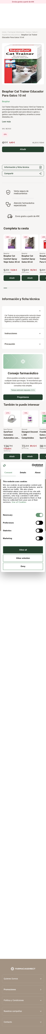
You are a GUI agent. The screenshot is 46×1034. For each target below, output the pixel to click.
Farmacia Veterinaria (16, 32)
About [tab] (38, 472)
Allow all (23, 550)
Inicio (4, 32)
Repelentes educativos (11, 35)
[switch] (39, 523)
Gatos (28, 32)
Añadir (12, 278)
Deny (23, 566)
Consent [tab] (8, 472)
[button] (23, 989)
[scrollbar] (22, 288)
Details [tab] (23, 472)
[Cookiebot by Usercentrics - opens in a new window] (32, 465)
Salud (34, 32)
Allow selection (23, 558)
